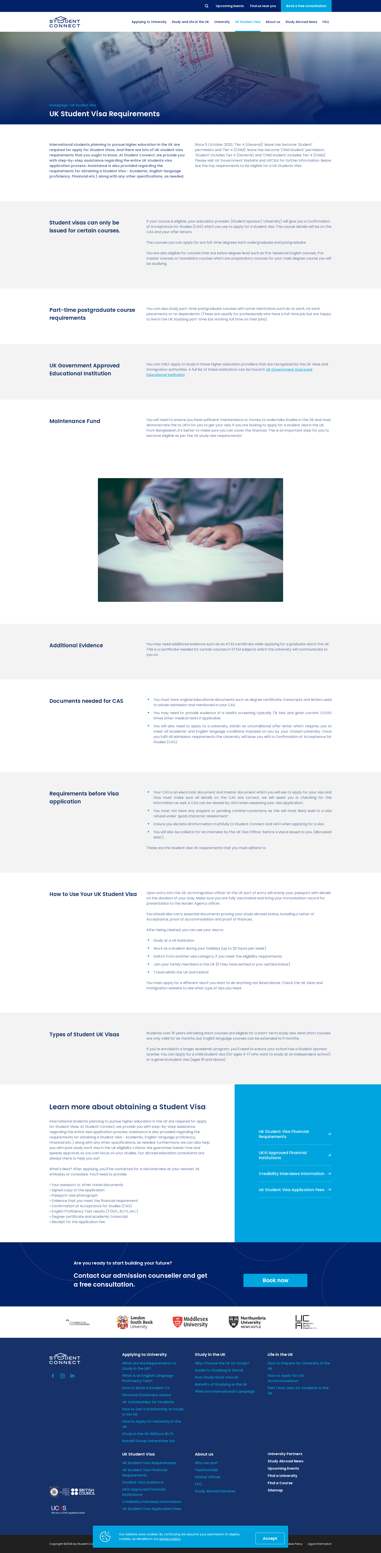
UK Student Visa (83, 105)
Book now (275, 1280)
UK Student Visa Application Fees (291, 1189)
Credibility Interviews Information (291, 1173)
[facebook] (52, 1375)
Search (207, 6)
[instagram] (62, 1375)
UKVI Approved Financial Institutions (282, 1155)
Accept (270, 1538)
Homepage (58, 105)
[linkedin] (72, 1375)
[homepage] (64, 21)
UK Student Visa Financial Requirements (284, 1134)
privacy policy (170, 1539)
